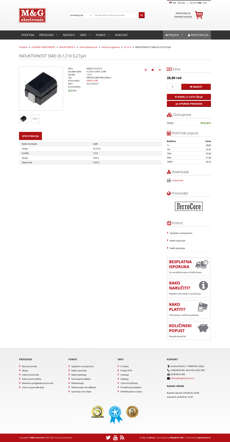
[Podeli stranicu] (160, 69)
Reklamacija (77, 383)
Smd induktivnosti (88, 47)
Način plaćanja (177, 248)
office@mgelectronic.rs (182, 378)
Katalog (124, 378)
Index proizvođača (31, 378)
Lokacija (125, 374)
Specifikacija (30, 136)
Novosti (69, 35)
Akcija (25, 370)
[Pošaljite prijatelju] (153, 69)
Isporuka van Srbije (81, 391)
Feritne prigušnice (111, 47)
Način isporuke (177, 240)
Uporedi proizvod (190, 103)
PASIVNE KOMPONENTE (43, 47)
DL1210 (127, 47)
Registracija (199, 35)
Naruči (197, 86)
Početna (28, 35)
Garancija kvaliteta (81, 378)
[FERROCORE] (189, 206)
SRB (174, 3)
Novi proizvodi (29, 366)
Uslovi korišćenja (129, 383)
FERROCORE (92, 80)
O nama (125, 366)
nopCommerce (204, 437)
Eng (183, 3)
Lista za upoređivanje (33, 387)
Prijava (173, 35)
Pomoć (101, 35)
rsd (199, 3)
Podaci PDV (126, 370)
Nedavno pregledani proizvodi (37, 383)
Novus (152, 437)
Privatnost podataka (131, 387)
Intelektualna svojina (131, 391)
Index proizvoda (30, 374)
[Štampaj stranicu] (146, 69)
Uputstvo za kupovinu (181, 233)
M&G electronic (37, 437)
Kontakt (121, 35)
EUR (205, 3)
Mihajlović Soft (177, 437)
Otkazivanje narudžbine (83, 387)
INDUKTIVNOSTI (67, 47)
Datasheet (177, 180)
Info (83, 35)
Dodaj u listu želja (190, 96)
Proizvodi (46, 35)
